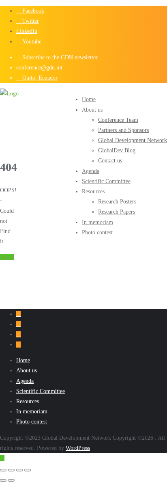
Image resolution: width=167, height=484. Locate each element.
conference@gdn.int (39, 68)
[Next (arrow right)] (11, 480)
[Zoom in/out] (3, 470)
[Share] (19, 470)
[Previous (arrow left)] (3, 480)
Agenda (25, 381)
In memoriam (31, 411)
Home (7, 257)
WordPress (78, 448)
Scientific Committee (40, 391)
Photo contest (31, 422)
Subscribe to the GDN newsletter (59, 57)
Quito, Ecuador (39, 78)
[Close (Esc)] (27, 470)
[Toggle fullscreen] (11, 470)
